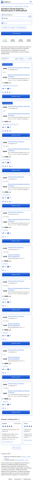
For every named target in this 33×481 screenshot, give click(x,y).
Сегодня (4, 27)
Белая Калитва (18, 6)
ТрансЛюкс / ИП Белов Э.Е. (10, 85)
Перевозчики (27, 479)
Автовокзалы (18, 479)
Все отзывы (16, 448)
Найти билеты (17, 33)
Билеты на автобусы (7, 6)
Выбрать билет (16, 96)
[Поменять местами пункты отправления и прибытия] (30, 16)
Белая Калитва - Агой (22, 460)
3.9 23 (7, 162)
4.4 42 (7, 88)
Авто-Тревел (6, 159)
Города (10, 479)
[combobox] (16, 15)
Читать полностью (7, 442)
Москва (26, 6)
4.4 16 (7, 233)
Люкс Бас (5, 230)
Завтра (12, 27)
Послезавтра (21, 27)
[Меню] (30, 2)
